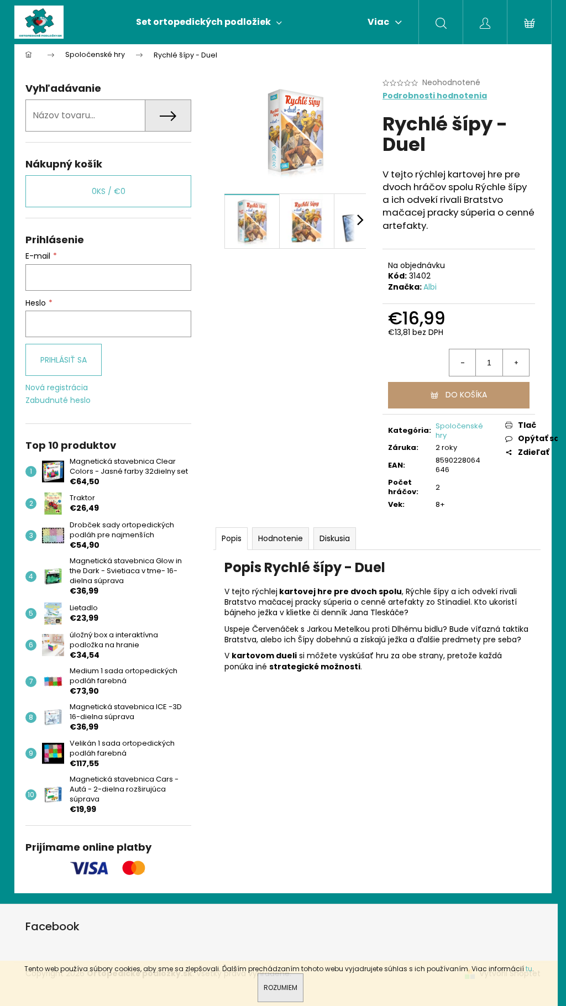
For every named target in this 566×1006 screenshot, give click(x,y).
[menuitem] (209, 22)
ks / (108, 191)
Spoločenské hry (459, 431)
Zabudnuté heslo (58, 400)
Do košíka (466, 394)
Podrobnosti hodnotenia (434, 96)
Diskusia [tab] (334, 538)
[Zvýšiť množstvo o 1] (515, 362)
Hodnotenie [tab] (280, 538)
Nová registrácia (56, 388)
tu (529, 968)
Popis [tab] (232, 538)
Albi (430, 286)
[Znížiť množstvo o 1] (462, 362)
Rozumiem (280, 987)
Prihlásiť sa (63, 359)
